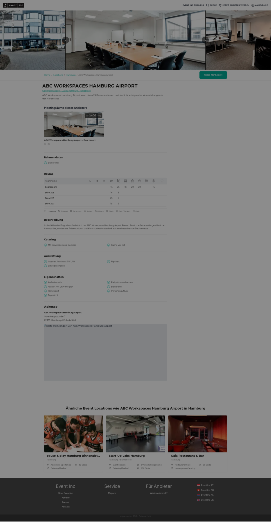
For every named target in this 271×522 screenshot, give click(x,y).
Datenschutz (145, 516)
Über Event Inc (65, 493)
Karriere (66, 497)
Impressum (125, 516)
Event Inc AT (207, 485)
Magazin (112, 493)
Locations (58, 75)
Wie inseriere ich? (159, 493)
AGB (135, 516)
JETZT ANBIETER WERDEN (236, 5)
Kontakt (66, 506)
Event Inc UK (207, 500)
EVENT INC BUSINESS (193, 5)
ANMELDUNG (261, 5)
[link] (74, 129)
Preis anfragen (213, 75)
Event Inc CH (207, 490)
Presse (65, 502)
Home (47, 75)
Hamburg (71, 75)
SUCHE (213, 5)
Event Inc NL (207, 495)
